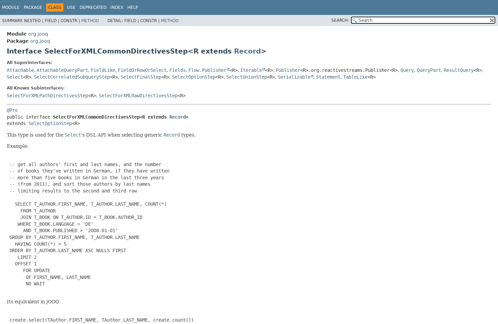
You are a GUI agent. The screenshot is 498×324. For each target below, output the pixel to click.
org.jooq (38, 34)
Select (15, 77)
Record (247, 51)
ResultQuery (459, 70)
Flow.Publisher (207, 70)
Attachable (20, 70)
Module (11, 7)
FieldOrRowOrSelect (142, 70)
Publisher (288, 70)
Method (90, 20)
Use (71, 7)
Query (407, 70)
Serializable (294, 77)
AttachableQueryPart (62, 70)
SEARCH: (340, 20)
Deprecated (93, 7)
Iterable (251, 70)
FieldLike (103, 70)
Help (132, 7)
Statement (328, 77)
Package (33, 7)
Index (116, 7)
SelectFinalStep (141, 77)
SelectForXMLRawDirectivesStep (138, 95)
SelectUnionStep (246, 77)
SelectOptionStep (193, 77)
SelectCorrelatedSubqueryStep (72, 77)
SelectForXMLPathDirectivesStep (47, 95)
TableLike (355, 77)
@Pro (12, 110)
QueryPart (429, 70)
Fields (177, 70)
